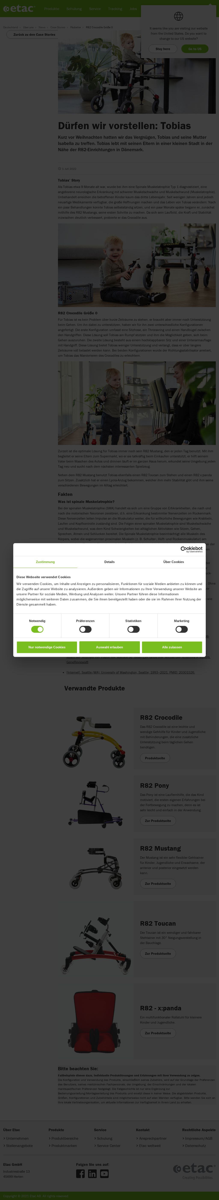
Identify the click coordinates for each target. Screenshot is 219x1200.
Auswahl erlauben (109, 647)
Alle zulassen (172, 647)
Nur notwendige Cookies (46, 647)
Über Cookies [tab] (173, 562)
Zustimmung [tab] (45, 562)
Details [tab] (109, 562)
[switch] (85, 629)
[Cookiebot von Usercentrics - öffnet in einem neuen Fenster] (184, 549)
